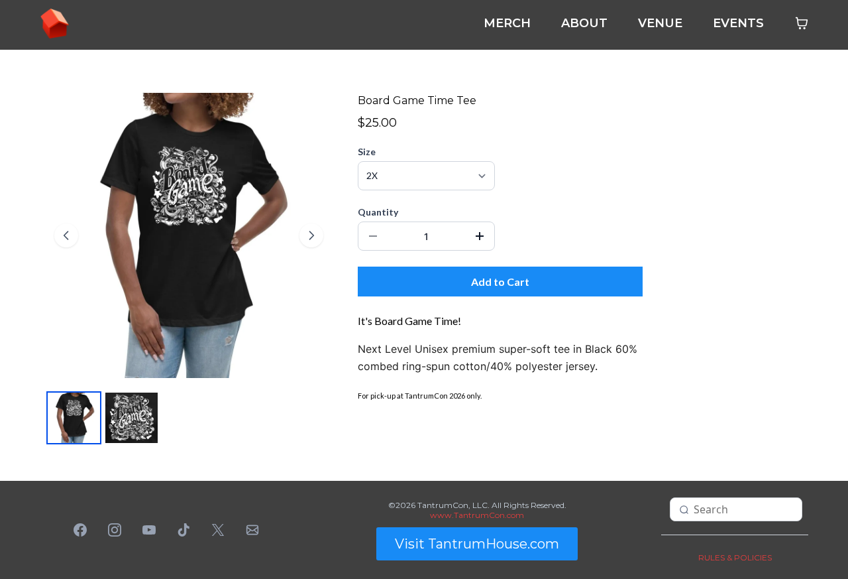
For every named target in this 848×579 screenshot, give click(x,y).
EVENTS (738, 23)
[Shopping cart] (801, 23)
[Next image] (311, 235)
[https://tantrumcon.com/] (55, 22)
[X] (218, 530)
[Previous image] (66, 235)
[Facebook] (80, 530)
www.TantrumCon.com (477, 515)
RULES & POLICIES (735, 557)
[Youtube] (149, 530)
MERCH (507, 23)
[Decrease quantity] (373, 236)
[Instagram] (114, 530)
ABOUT (584, 23)
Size (367, 151)
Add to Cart (500, 281)
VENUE (660, 23)
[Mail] (252, 530)
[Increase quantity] (479, 236)
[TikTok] (183, 530)
